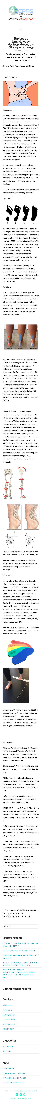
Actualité (8, 1046)
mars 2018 (7, 1010)
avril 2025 (8, 1005)
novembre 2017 (10, 1024)
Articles (7, 1051)
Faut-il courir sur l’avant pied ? (19, 951)
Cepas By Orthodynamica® (26, 1091)
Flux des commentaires (14, 1078)
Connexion (8, 1069)
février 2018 (9, 1015)
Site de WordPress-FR (13, 1083)
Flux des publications (14, 1073)
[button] (20, 29)
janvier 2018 (9, 1020)
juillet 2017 (8, 1029)
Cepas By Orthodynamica (21, 1098)
